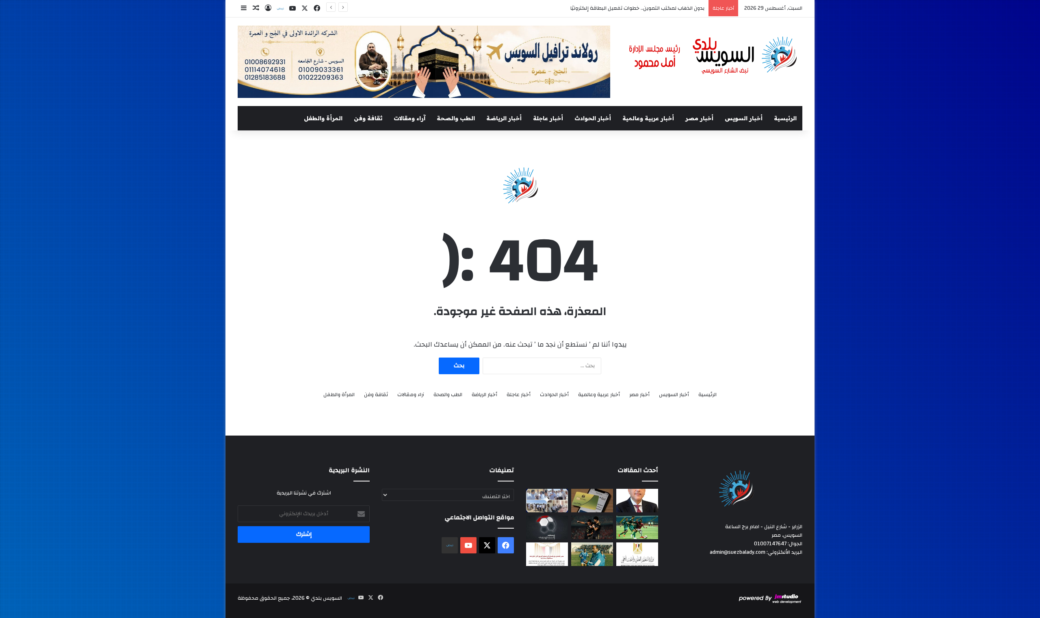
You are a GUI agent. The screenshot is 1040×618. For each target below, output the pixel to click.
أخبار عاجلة (548, 118)
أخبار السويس (744, 118)
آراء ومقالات (409, 118)
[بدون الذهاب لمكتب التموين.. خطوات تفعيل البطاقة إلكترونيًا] (592, 500)
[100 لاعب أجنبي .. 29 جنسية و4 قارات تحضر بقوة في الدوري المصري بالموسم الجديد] (547, 527)
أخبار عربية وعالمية (648, 118)
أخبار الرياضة (504, 118)
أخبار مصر (699, 118)
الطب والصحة (456, 118)
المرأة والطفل (323, 118)
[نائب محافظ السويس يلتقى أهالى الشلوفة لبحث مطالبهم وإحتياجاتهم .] (547, 500)
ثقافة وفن (368, 118)
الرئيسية (785, 118)
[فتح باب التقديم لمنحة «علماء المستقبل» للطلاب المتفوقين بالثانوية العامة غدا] (637, 554)
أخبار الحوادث (592, 118)
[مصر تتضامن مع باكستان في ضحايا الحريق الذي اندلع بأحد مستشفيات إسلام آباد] (547, 554)
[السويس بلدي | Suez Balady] (713, 56)
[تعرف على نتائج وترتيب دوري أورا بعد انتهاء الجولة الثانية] (637, 527)
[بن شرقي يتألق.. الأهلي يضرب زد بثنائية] (592, 527)
